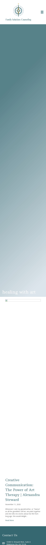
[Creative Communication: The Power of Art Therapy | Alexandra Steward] (23, 387)
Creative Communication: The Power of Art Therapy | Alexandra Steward (22, 490)
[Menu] (42, 12)
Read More (9, 520)
